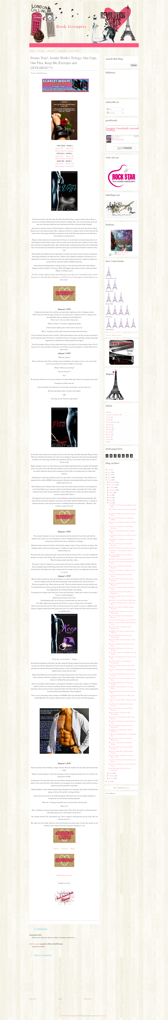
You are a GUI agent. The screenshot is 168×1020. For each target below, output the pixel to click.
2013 (109, 781)
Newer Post (33, 999)
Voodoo (108, 439)
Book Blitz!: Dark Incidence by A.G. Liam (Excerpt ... (121, 649)
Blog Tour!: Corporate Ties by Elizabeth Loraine (120, 743)
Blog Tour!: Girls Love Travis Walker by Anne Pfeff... (122, 679)
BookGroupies (34, 944)
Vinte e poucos (102, 1016)
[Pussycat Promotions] (121, 252)
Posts (110, 109)
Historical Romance (111, 422)
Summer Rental (116, 136)
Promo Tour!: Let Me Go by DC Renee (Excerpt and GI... (122, 653)
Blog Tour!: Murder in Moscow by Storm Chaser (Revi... (121, 726)
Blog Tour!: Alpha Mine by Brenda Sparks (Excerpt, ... (121, 752)
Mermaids (109, 427)
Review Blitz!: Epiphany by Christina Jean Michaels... (121, 683)
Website (56, 848)
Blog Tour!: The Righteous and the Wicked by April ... (122, 722)
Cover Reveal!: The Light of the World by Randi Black (123, 506)
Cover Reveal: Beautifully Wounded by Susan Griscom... (122, 675)
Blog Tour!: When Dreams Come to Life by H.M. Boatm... (121, 612)
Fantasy (108, 419)
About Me (50, 51)
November (112, 485)
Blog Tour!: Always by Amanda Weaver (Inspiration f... (120, 627)
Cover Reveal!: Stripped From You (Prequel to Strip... (122, 603)
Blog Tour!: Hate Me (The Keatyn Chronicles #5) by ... (122, 645)
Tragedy (108, 437)
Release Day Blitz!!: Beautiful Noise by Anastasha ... (120, 769)
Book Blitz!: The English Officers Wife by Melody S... (121, 730)
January (111, 778)
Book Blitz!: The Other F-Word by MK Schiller (122, 600)
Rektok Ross (116, 138)
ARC (107, 412)
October (111, 487)
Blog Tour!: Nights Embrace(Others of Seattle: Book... (122, 531)
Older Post (87, 999)
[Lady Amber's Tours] (121, 251)
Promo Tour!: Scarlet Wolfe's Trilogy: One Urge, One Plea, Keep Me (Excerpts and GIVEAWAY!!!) (64, 62)
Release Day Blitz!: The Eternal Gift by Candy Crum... (122, 640)
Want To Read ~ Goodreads (64, 151)
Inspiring (108, 424)
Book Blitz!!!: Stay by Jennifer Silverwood (121, 559)
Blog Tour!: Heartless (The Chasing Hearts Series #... (121, 616)
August (111, 492)
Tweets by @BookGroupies (113, 335)
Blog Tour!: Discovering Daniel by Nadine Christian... (121, 705)
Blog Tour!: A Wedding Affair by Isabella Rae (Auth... (122, 588)
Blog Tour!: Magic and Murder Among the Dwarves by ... (121, 756)
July (110, 495)
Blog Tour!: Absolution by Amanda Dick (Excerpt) (120, 544)
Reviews (41, 51)
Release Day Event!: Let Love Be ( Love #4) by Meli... (122, 692)
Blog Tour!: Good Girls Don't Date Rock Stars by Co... (122, 562)
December (112, 482)
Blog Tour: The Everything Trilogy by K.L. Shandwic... (121, 579)
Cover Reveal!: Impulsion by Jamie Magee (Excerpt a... (121, 527)
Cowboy (108, 417)
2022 (109, 470)
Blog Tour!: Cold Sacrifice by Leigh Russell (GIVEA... (121, 519)
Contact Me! (62, 51)
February (112, 776)
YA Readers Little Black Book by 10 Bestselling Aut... (122, 735)
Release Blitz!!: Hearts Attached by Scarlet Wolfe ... (123, 510)
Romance (109, 434)
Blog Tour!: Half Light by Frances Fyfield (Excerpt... (121, 747)
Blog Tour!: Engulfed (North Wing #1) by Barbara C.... (121, 584)
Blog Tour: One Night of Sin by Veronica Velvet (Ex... (122, 657)
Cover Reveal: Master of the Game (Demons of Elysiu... (122, 760)
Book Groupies (71, 26)
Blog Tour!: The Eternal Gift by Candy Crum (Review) (122, 717)
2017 (109, 472)
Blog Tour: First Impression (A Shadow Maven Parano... (122, 765)
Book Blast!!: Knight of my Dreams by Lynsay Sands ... (122, 514)
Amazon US (59, 148)
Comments (111, 113)
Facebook (64, 848)
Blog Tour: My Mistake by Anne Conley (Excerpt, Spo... (120, 636)
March (111, 773)
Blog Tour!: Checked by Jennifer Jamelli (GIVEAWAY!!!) (120, 555)
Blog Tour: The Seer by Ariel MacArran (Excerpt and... (120, 662)
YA (107, 442)
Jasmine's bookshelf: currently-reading (123, 129)
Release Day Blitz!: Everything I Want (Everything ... (119, 713)
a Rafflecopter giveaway (64, 875)
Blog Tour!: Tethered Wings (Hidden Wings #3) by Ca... (122, 623)
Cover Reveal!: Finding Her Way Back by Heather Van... (121, 592)
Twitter (72, 848)
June (110, 497)
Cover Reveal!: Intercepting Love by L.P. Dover (122, 620)
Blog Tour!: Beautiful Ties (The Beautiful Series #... (122, 670)
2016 (109, 475)
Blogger (127, 788)
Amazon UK (69, 148)
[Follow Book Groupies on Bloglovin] (115, 399)
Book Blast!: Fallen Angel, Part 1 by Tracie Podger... (121, 687)
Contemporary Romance (113, 415)
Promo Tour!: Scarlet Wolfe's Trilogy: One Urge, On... (123, 700)
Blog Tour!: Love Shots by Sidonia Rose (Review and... (120, 739)
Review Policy (74, 51)
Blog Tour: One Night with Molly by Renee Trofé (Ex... (121, 608)
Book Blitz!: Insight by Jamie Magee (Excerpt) (122, 548)
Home (32, 51)
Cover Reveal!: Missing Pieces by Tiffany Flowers (120, 575)
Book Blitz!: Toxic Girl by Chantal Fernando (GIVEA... (121, 632)
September (112, 490)
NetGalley (109, 429)
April (110, 503)
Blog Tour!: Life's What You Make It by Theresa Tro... (123, 523)
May (110, 500)
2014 (109, 480)
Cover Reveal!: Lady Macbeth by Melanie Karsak (121, 551)
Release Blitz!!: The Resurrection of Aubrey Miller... (121, 540)
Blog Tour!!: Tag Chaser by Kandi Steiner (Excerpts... (121, 709)
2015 (109, 477)
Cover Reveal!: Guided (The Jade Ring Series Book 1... (122, 696)
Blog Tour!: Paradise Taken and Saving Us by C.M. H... (122, 597)
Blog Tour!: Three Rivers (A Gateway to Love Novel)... (122, 571)
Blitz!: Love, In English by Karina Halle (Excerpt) (120, 567)
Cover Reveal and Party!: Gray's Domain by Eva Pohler (123, 536)
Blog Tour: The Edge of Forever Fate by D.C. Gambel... (122, 666)
